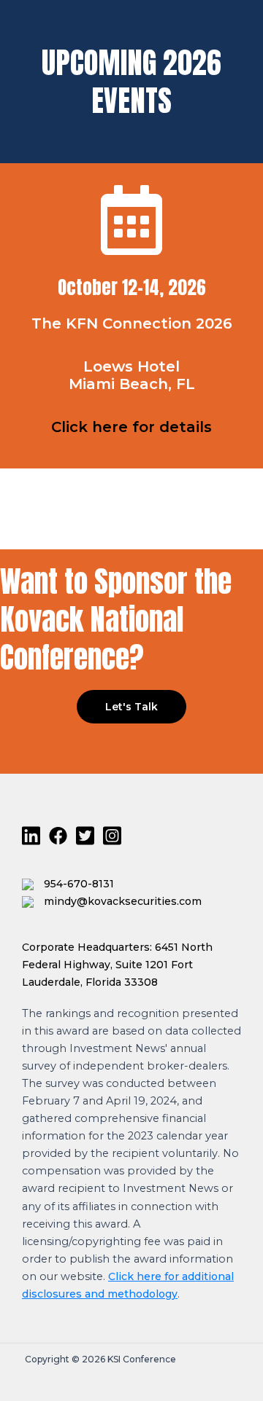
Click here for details (131, 427)
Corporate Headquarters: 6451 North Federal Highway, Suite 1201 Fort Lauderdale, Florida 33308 (117, 965)
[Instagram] (112, 836)
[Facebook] (58, 836)
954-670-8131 (77, 883)
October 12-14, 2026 (132, 287)
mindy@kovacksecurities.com (121, 901)
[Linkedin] (31, 836)
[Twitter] (85, 836)
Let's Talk (131, 706)
